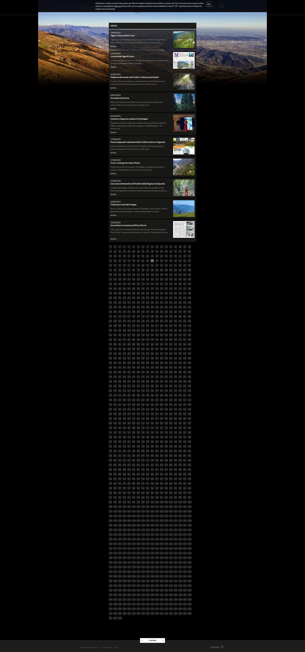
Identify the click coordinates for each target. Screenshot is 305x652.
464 (170, 363)
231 (175, 302)
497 (156, 372)
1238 (171, 562)
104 (170, 270)
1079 (184, 521)
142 (180, 279)
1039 (166, 511)
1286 (143, 576)
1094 (171, 525)
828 (189, 456)
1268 (143, 572)
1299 (119, 581)
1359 (147, 595)
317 (156, 326)
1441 (110, 618)
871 (138, 470)
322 (180, 326)
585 (147, 395)
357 (175, 335)
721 (110, 432)
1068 (133, 521)
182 (115, 293)
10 (152, 247)
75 (120, 265)
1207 (110, 558)
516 (161, 377)
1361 (157, 595)
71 (185, 261)
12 (161, 247)
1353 (119, 595)
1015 (138, 507)
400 (124, 349)
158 (170, 284)
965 (156, 493)
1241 (184, 562)
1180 (152, 548)
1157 (129, 544)
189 (147, 293)
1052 (143, 516)
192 (161, 293)
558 (189, 386)
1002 (161, 502)
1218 (161, 558)
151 (138, 284)
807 (175, 451)
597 (119, 400)
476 (143, 367)
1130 (171, 534)
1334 (115, 590)
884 (115, 474)
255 (119, 312)
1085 (129, 525)
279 (147, 316)
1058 (171, 516)
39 (120, 256)
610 (180, 400)
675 (147, 418)
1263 (119, 572)
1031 (129, 511)
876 (161, 470)
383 (129, 344)
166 (124, 289)
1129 (166, 534)
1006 (180, 502)
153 (147, 284)
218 (115, 302)
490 (124, 372)
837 (147, 460)
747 (147, 437)
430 (180, 353)
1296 (189, 576)
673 (138, 418)
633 (119, 409)
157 (166, 284)
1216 (152, 558)
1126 (152, 534)
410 (170, 349)
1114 (180, 530)
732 (161, 432)
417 (119, 353)
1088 (143, 525)
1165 (166, 544)
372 (161, 340)
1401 (175, 604)
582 (133, 395)
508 (124, 377)
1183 (166, 548)
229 (166, 302)
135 (147, 279)
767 (156, 442)
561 (119, 391)
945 (147, 488)
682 (180, 418)
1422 (189, 609)
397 (110, 349)
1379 (157, 599)
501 (175, 372)
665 (184, 414)
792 (189, 446)
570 (161, 391)
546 (133, 386)
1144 (152, 539)
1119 (119, 534)
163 (110, 289)
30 (161, 251)
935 (184, 483)
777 (119, 446)
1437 (175, 613)
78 (134, 265)
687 (119, 423)
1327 (166, 586)
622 (152, 405)
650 (115, 414)
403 (138, 349)
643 (166, 409)
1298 (115, 581)
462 (161, 363)
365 (129, 340)
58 (124, 261)
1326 (161, 586)
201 (119, 298)
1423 (110, 613)
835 (138, 460)
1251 (147, 567)
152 (143, 284)
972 (189, 493)
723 (119, 432)
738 (189, 432)
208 (152, 298)
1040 (171, 511)
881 (184, 470)
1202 (171, 553)
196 (180, 293)
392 (170, 344)
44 (143, 256)
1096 (180, 525)
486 (189, 367)
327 (119, 330)
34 (180, 251)
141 (175, 279)
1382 (171, 599)
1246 (124, 567)
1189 (110, 553)
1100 (115, 530)
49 (166, 256)
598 (124, 400)
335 (156, 330)
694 (152, 423)
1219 (166, 558)
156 (161, 284)
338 (170, 330)
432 (189, 353)
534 (161, 381)
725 (129, 432)
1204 (180, 553)
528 (133, 381)
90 (189, 265)
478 (152, 367)
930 (161, 483)
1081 (110, 525)
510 (133, 377)
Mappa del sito (107, 647)
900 (189, 474)
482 (170, 367)
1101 (119, 530)
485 (184, 367)
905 (129, 479)
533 (156, 381)
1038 (161, 511)
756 (189, 437)
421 (138, 353)
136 (152, 279)
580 (124, 395)
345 (119, 335)
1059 (175, 516)
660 (161, 414)
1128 (161, 534)
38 (115, 256)
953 (184, 488)
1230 (133, 562)
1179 (147, 548)
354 (161, 335)
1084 (124, 525)
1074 (161, 521)
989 (184, 497)
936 (189, 483)
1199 (157, 553)
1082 (115, 525)
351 (147, 335)
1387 (110, 604)
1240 (180, 562)
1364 (171, 595)
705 (119, 428)
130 (124, 279)
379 (110, 344)
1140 (133, 539)
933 (175, 483)
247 (166, 307)
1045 (110, 516)
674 (143, 418)
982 (152, 497)
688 (124, 423)
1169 (184, 544)
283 (166, 316)
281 (156, 316)
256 (124, 312)
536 (170, 381)
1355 (129, 595)
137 (156, 279)
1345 (166, 590)
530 (143, 381)
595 (110, 400)
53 (185, 256)
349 (138, 335)
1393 (138, 604)
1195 (138, 553)
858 (161, 465)
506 (115, 377)
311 (129, 326)
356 (170, 335)
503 (184, 372)
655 (138, 414)
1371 (119, 599)
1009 (110, 507)
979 (138, 497)
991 (110, 502)
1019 (157, 507)
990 (189, 497)
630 (189, 405)
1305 (147, 581)
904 (124, 479)
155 (156, 284)
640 (152, 409)
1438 (180, 613)
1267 (138, 572)
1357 (138, 595)
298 (152, 321)
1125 (147, 534)
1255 (166, 567)
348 (133, 335)
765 (147, 442)
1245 (119, 567)
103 (166, 270)
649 (110, 414)
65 (157, 261)
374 (170, 340)
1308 (161, 581)
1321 (138, 586)
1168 (180, 544)
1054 (152, 516)
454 (124, 363)
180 (189, 289)
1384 (180, 599)
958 (124, 493)
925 (138, 483)
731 (156, 432)
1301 (129, 581)
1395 (147, 604)
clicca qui (117, 6)
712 (152, 428)
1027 (110, 511)
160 (180, 284)
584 (143, 395)
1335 (119, 590)
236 (115, 307)
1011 (119, 507)
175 (166, 289)
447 (175, 358)
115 (138, 275)
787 (166, 446)
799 (138, 451)
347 (129, 335)
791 (184, 446)
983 (156, 497)
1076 (171, 521)
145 (110, 284)
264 (161, 312)
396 (189, 344)
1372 (124, 599)
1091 (157, 525)
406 (152, 349)
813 (119, 456)
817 (138, 456)
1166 (171, 544)
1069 (138, 521)
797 (129, 451)
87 (175, 265)
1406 (115, 609)
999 (147, 502)
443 (156, 358)
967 (166, 493)
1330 (180, 586)
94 (124, 270)
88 (180, 265)
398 (115, 349)
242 (143, 307)
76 (124, 265)
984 (161, 497)
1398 (161, 604)
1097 (184, 525)
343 (110, 335)
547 (138, 386)
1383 (175, 599)
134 (143, 279)
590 (170, 395)
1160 (143, 544)
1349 (184, 590)
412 (180, 349)
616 (124, 405)
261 (147, 312)
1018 (152, 507)
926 (143, 483)
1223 (184, 558)
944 (143, 488)
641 (156, 409)
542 (115, 386)
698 (170, 423)
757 (110, 442)
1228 (124, 562)
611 (184, 400)
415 (110, 353)
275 (129, 316)
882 (189, 470)
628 (180, 405)
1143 (147, 539)
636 (133, 409)
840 (161, 460)
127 (110, 279)
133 (138, 279)
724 (124, 432)
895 (166, 474)
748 (152, 437)
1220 (171, 558)
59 (129, 261)
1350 (189, 590)
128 (115, 279)
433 (110, 358)
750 (161, 437)
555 (175, 386)
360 (189, 335)
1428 (133, 613)
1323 (147, 586)
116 (143, 275)
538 (180, 381)
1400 (171, 604)
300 (161, 321)
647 (184, 409)
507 (119, 377)
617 (129, 405)
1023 (175, 507)
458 (143, 363)
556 (180, 386)
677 (156, 418)
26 (143, 251)
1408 (124, 609)
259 (138, 312)
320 (170, 326)
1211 (129, 558)
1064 (115, 521)
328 (124, 330)
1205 (184, 553)
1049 (129, 516)
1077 (175, 521)
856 (152, 465)
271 (110, 316)
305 (184, 321)
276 (133, 316)
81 (148, 265)
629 (184, 405)
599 (129, 400)
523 (110, 381)
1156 (124, 544)
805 (166, 451)
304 (180, 321)
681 (175, 418)
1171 (110, 548)
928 (152, 483)
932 (170, 483)
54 (189, 256)
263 (156, 312)
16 (180, 247)
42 (134, 256)
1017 (147, 507)
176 (170, 289)
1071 (147, 521)
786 (161, 446)
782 (143, 446)
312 (133, 326)
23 (129, 251)
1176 (133, 548)
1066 (124, 521)
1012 (124, 507)
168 (133, 289)
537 (175, 381)
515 (156, 377)
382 (124, 344)
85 (166, 265)
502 (180, 372)
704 (115, 428)
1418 (171, 609)
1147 (166, 539)
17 (185, 247)
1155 (119, 544)
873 (147, 470)
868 (124, 470)
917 (184, 479)
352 (152, 335)
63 (148, 261)
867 (119, 470)
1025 (184, 507)
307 (110, 326)
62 (143, 261)
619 (138, 405)
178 (180, 289)
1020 (161, 507)
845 (184, 460)
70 (180, 261)
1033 (138, 511)
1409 (129, 609)
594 (189, 395)
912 (161, 479)
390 (161, 344)
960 (133, 493)
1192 (124, 553)
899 (184, 474)
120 (161, 275)
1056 (161, 516)
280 (152, 316)
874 (152, 470)
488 (115, 372)
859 (166, 465)
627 (175, 405)
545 (129, 386)
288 (189, 316)
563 (129, 391)
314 (143, 326)
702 (189, 423)
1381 (166, 599)
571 (166, 391)
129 (119, 279)
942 (133, 488)
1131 (175, 534)
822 (161, 456)
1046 (115, 516)
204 (133, 298)
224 (143, 302)
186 (133, 293)
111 (119, 275)
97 (138, 270)
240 (133, 307)
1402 (180, 604)
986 (170, 497)
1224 (189, 558)
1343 (157, 590)
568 (152, 391)
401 (129, 349)
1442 (115, 618)
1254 (161, 567)
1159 (138, 544)
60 (134, 261)
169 (138, 289)
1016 (143, 507)
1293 (175, 576)
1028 (115, 511)
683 (184, 418)
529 (138, 381)
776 (115, 446)
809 (184, 451)
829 (110, 460)
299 (156, 321)
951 (175, 488)
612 (189, 400)
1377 (147, 599)
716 (170, 428)
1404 (189, 604)
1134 (189, 534)
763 (138, 442)
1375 (138, 599)
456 (133, 363)
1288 (152, 576)
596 (115, 400)
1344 (161, 590)
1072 (152, 521)
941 (129, 488)
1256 (171, 567)
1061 (184, 516)
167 (129, 289)
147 (119, 284)
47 (157, 256)
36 (189, 251)
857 (156, 465)
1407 (119, 609)
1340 (143, 590)
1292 (171, 576)
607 (166, 400)
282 (161, 316)
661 (166, 414)
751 (166, 437)
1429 (138, 613)
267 (175, 312)
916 (180, 479)
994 (124, 502)
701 (184, 423)
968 (170, 493)
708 (133, 428)
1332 (189, 586)
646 (180, 409)
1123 (138, 534)
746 (143, 437)
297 (147, 321)
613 (110, 405)
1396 (152, 604)
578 (115, 395)
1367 (184, 595)
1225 (110, 562)
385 (138, 344)
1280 (115, 576)
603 (147, 400)
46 (152, 256)
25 (138, 251)
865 (110, 470)
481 (166, 367)
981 (147, 497)
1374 (133, 599)
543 (119, 386)
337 (166, 330)
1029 (119, 511)
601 (138, 400)
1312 (180, 581)
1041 (175, 511)
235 (110, 307)
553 (166, 386)
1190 (115, 553)
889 (138, 474)
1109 (157, 530)
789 (175, 446)
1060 (180, 516)
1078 (180, 521)
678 (161, 418)
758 (115, 442)
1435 (166, 613)
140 (170, 279)
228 (161, 302)
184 (124, 293)
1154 (115, 544)
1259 (184, 567)
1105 (138, 530)
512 (143, 377)
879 (175, 470)
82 (152, 265)
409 (166, 349)
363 (119, 340)
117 (147, 275)
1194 (133, 553)
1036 (152, 511)
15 (175, 247)
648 (189, 409)
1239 (175, 562)
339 (175, 330)
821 (156, 456)
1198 (152, 553)
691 (138, 423)
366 (133, 340)
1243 (110, 567)
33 (175, 251)
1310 (171, 581)
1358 (143, 595)
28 (152, 251)
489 (119, 372)
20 (115, 251)
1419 (175, 609)
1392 (133, 604)
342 (189, 330)
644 (170, 409)
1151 (184, 539)
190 (152, 293)
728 (143, 432)
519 (175, 377)
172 (152, 289)
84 (161, 265)
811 (110, 456)
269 (184, 312)
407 (156, 349)
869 (129, 470)
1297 (110, 581)
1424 (115, 613)
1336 (124, 590)
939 (119, 488)
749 (156, 437)
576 (189, 391)
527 (129, 381)
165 (119, 289)
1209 (119, 558)
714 (161, 428)
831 (119, 460)
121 (166, 275)
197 (184, 293)
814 (124, 456)
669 (119, 418)
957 (119, 493)
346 (124, 335)
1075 (166, 521)
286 (180, 316)
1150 (180, 539)
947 (156, 488)
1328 (171, 586)
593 (184, 395)
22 (124, 251)
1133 (184, 534)
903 (119, 479)
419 (129, 353)
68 (171, 261)
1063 (110, 521)
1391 (129, 604)
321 (175, 326)
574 (180, 391)
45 (148, 256)
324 (189, 326)
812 (115, 456)
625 (166, 405)
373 (166, 340)
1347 (175, 590)
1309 (166, 581)
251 (184, 307)
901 (110, 479)
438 (133, 358)
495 (147, 372)
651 (119, 414)
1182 (161, 548)
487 (110, 372)
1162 (152, 544)
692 (143, 423)
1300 (124, 581)
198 (189, 293)
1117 (110, 534)
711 (147, 428)
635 (129, 409)
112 (124, 275)
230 (170, 302)
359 (184, 335)
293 (129, 321)
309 (119, 326)
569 (156, 391)
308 (115, 326)
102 (161, 270)
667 (110, 418)
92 (115, 270)
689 (129, 423)
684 (189, 418)
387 (147, 344)
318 (161, 326)
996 (133, 502)
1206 (189, 553)
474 (133, 367)
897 (175, 474)
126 (189, 275)
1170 (189, 544)
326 (115, 330)
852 (133, 465)
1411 (138, 609)
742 (124, 437)
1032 (133, 511)
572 (170, 391)
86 (171, 265)
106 (180, 270)
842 (170, 460)
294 (133, 321)
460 (152, 363)
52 (180, 256)
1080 (189, 521)
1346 (171, 590)
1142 (143, 539)
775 (110, 446)
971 (184, 493)
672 (133, 418)
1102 (124, 530)
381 (119, 344)
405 (147, 349)
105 (175, 270)
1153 (110, 544)
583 (138, 395)
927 (147, 483)
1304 (143, 581)
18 (189, 247)
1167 (175, 544)
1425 (119, 613)
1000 (152, 502)
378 (189, 340)
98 (143, 270)
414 (189, 349)
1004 (171, 502)
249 (175, 307)
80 (143, 265)
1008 (189, 502)
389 (156, 344)
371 (156, 340)
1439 (184, 613)
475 (138, 367)
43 (138, 256)
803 (156, 451)
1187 (184, 548)
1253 (157, 567)
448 (180, 358)
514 (152, 377)
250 (180, 307)
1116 (189, 530)
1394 (143, 604)
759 (119, 442)
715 (166, 428)
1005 (175, 502)
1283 (129, 576)
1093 (166, 525)
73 (110, 265)
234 (189, 302)
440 (143, 358)
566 (143, 391)
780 (133, 446)
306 (189, 321)
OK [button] (208, 4)
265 (166, 312)
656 (143, 414)
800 (143, 451)
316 (152, 326)
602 (143, 400)
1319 (129, 586)
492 (133, 372)
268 (180, 312)
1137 (119, 539)
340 (180, 330)
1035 (147, 511)
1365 (175, 595)
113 (129, 275)
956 (115, 493)
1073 (157, 521)
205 (138, 298)
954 (189, 488)
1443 (119, 618)
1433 (157, 613)
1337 (129, 590)
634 (124, 409)
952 (180, 488)
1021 (166, 507)
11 (157, 247)
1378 (152, 599)
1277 (184, 572)
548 (143, 386)
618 (133, 405)
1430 (143, 613)
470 (115, 367)
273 (119, 316)
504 (189, 372)
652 (124, 414)
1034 (143, 511)
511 (138, 377)
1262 (115, 572)
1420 (180, 609)
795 (119, 451)
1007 (184, 502)
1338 (133, 590)
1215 (147, 558)
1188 (189, 548)
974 (115, 497)
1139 (129, 539)
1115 (184, 530)
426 (161, 353)
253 (110, 312)
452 (115, 363)
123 (175, 275)
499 (166, 372)
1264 (124, 572)
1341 (147, 590)
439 (138, 358)
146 (115, 284)
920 (115, 483)
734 (170, 432)
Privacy (117, 647)
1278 (189, 572)
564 (133, 391)
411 (175, 349)
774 (189, 442)
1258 (180, 567)
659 (156, 414)
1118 (115, 534)
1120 (124, 534)
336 (161, 330)
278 (143, 316)
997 (138, 502)
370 (152, 340)
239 (129, 307)
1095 (175, 525)
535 (166, 381)
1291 (166, 576)
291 (119, 321)
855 (147, 465)
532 (152, 381)
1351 (110, 595)
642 (161, 409)
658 (152, 414)
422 (143, 353)
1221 (175, 558)
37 (110, 256)
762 (133, 442)
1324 (152, 586)
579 (119, 395)
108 (189, 270)
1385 (184, 599)
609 (175, 400)
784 (152, 446)
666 (189, 414)
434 (115, 358)
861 (175, 465)
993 (119, 502)
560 (115, 391)
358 (180, 335)
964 (152, 493)
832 (124, 460)
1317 (119, 586)
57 (120, 261)
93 (120, 270)
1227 (119, 562)
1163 (157, 544)
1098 (189, 525)
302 (170, 321)
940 (124, 488)
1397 (157, 604)
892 (152, 474)
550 (152, 386)
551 (156, 386)
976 (124, 497)
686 (115, 423)
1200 (161, 553)
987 (175, 497)
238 (124, 307)
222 (133, 302)
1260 (189, 567)
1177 (138, 548)
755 (184, 437)
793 (110, 451)
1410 (133, 609)
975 (119, 497)
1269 (147, 572)
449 (184, 358)
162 (189, 284)
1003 (166, 502)
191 (156, 293)
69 (175, 261)
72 (189, 261)
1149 (175, 539)
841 (166, 460)
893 (156, 474)
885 (119, 474)
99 (148, 270)
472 (124, 367)
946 (152, 488)
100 (152, 270)
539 (184, 381)
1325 (157, 586)
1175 (129, 548)
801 (147, 451)
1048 (124, 516)
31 (166, 251)
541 (110, 386)
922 (124, 483)
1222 (180, 558)
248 (170, 307)
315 (147, 326)
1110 (161, 530)
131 (129, 279)
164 (115, 289)
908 (143, 479)
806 (170, 451)
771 (175, 442)
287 (184, 316)
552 (161, 386)
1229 (129, 562)
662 (170, 414)
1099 (110, 530)
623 (156, 405)
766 (152, 442)
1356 (133, 595)
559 (110, 391)
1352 (115, 595)
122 (170, 275)
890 (143, 474)
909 (147, 479)
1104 (133, 530)
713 (156, 428)
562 (124, 391)
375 (175, 340)
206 (143, 298)
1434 (161, 613)
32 (171, 251)
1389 (119, 604)
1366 (180, 595)
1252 (152, 567)
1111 (166, 530)
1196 (143, 553)
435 (119, 358)
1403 (184, 604)
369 (147, 340)
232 (180, 302)
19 (110, 251)
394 (180, 344)
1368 (189, 595)
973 (110, 497)
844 (180, 460)
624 (161, 405)
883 (110, 474)
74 (115, 265)
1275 (175, 572)
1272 (161, 572)
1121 (129, 534)
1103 (129, 530)
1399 (166, 604)
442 (152, 358)
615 (119, 405)
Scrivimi (152, 640)
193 (166, 293)
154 (152, 284)
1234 (152, 562)
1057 (166, 516)
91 (110, 270)
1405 (110, 609)
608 (170, 400)
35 (185, 251)
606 (161, 400)
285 (175, 316)
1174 (124, 548)
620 (143, 405)
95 (129, 270)
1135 (110, 539)
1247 (129, 567)
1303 (138, 581)
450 (189, 358)
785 (156, 446)
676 (152, 418)
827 (184, 456)
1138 (124, 539)
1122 (133, 534)
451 (110, 363)
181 (110, 293)
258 (133, 312)
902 (115, 479)
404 (143, 349)
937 (110, 488)
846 (189, 460)
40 (124, 256)
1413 (147, 609)
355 (166, 335)
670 (124, 418)
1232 (143, 562)
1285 (138, 576)
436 (124, 358)
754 (180, 437)
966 (161, 493)
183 (119, 293)
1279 (110, 576)
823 (166, 456)
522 (189, 377)
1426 (124, 613)
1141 (138, 539)
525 (119, 381)
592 (180, 395)
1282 (124, 576)
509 (129, 377)
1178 (143, 548)
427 (166, 353)
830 (115, 460)
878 (170, 470)
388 (152, 344)
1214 (143, 558)
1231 (138, 562)
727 (138, 432)
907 (138, 479)
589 (166, 395)
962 (143, 493)
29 (157, 251)
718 (180, 428)
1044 (189, 511)
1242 (189, 562)
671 (129, 418)
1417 (166, 609)
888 (133, 474)
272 (115, 316)
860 (170, 465)
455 (129, 363)
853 (138, 465)
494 (143, 372)
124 (180, 275)
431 (184, 353)
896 (170, 474)
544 (124, 386)
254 (115, 312)
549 (147, 386)
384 (133, 344)
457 (138, 363)
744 (133, 437)
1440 (189, 613)
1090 (152, 525)
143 (184, 279)
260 (143, 312)
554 (170, 386)
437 (129, 358)
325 (110, 330)
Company (214, 647)
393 (175, 344)
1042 (180, 511)
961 (138, 493)
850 (124, 465)
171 (147, 289)
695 (156, 423)
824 (170, 456)
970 (180, 493)
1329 (175, 586)
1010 (115, 507)
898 (180, 474)
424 (152, 353)
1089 (147, 525)
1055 (157, 516)
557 (184, 386)
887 (129, 474)
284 (170, 316)
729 (147, 432)
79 (138, 265)
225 (147, 302)
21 (120, 251)
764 (143, 442)
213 (175, 298)
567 (147, 391)
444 (161, 358)
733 (166, 432)
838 (152, 460)
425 (156, 353)
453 (119, 363)
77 (129, 265)
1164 (161, 544)
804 (161, 451)
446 (170, 358)
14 (171, 247)
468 (189, 363)
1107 (147, 530)
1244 (115, 567)
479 (156, 367)
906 (133, 479)
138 (161, 279)
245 (156, 307)
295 (138, 321)
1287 (147, 576)
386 (143, 344)
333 (147, 330)
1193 (129, 553)
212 (170, 298)
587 (156, 395)
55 (110, 261)
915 (175, 479)
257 (129, 312)
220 (124, 302)
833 (129, 460)
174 (161, 289)
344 (115, 335)
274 (124, 316)
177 (175, 289)
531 (147, 381)
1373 (129, 599)
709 (138, 428)
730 (152, 432)
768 (161, 442)
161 (184, 284)
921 (119, 483)
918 (189, 479)
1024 (180, 507)
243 (147, 307)
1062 (189, 516)
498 (161, 372)
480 (161, 367)
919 (110, 483)
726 (133, 432)
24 (134, 251)
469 (110, 367)
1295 (184, 576)
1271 (157, 572)
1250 (143, 567)
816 (133, 456)
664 (180, 414)
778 (124, 446)
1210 (124, 558)
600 (133, 400)
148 (124, 284)
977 (129, 497)
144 (189, 279)
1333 (110, 590)
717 (175, 428)
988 (180, 497)
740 (115, 437)
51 (175, 256)
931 (166, 483)
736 (180, 432)
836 (143, 460)
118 (152, 275)
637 (138, 409)
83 (157, 265)
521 (184, 377)
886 (124, 474)
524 (115, 381)
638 (143, 409)
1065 (119, 521)
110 (115, 275)
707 (129, 428)
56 (115, 261)
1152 (189, 539)
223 (138, 302)
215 (184, 298)
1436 (171, 613)
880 (180, 470)
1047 (119, 516)
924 (133, 483)
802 (152, 451)
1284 (133, 576)
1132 (180, 534)
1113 (175, 530)
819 (147, 456)
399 (119, 349)
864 (189, 465)
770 (170, 442)
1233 (147, 562)
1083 (119, 525)
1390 (124, 604)
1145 (157, 539)
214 (180, 298)
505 (110, 377)
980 (143, 497)
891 (147, 474)
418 (124, 353)
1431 (147, 613)
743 (129, 437)
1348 (180, 590)
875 (156, 470)
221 (129, 302)
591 (175, 395)
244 (152, 307)
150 (133, 284)
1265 (129, 572)
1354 (124, 595)
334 (152, 330)
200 (115, 298)
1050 (133, 516)
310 (124, 326)
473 (129, 367)
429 (175, 353)
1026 (189, 507)
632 (115, 409)
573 (175, 391)
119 (156, 275)
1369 (110, 599)
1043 (184, 511)
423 (147, 353)
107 (184, 270)
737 (184, 432)
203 (129, 298)
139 (166, 279)
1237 (166, 562)
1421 (184, 609)
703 (110, 428)
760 (124, 442)
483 (175, 367)
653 (129, 414)
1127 (157, 534)
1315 (110, 586)
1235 (157, 562)
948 (161, 488)
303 (175, 321)
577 (110, 395)
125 (184, 275)
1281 (119, 576)
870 (133, 470)
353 (156, 335)
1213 (138, 558)
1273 (166, 572)
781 (138, 446)
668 (115, 418)
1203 (175, 553)
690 (133, 423)
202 (124, 298)
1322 (143, 586)
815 (129, 456)
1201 (166, 553)
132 (133, 279)
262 (152, 312)
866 (115, 470)
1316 (115, 586)
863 (184, 465)
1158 (133, 544)
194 (170, 293)
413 (184, 349)
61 (138, 261)
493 (138, 372)
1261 (110, 572)
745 (138, 437)
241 (138, 307)
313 (138, 326)
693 (147, 423)
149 (129, 284)
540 (189, 381)
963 (147, 493)
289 (110, 321)
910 (152, 479)
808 (180, 451)
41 (129, 256)
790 (180, 446)
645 (175, 409)
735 (175, 432)
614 (115, 405)
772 (180, 442)
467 (184, 363)
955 (110, 493)
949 (166, 488)
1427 (129, 613)
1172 (115, 548)
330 (133, 330)
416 (115, 353)
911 (156, 479)
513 (147, 377)
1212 (133, 558)
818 (143, 456)
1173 (119, 548)
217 (110, 302)
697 (166, 423)
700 (180, 423)
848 (115, 465)
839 (156, 460)
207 (147, 298)
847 (110, 465)
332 (143, 330)
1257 (175, 567)
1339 (138, 590)
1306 (152, 581)
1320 (133, 586)
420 (133, 353)
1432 (152, 613)
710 (143, 428)
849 (119, 465)
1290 (161, 576)
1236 (161, 562)
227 (156, 302)
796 (124, 451)
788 (170, 446)
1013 (129, 507)
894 (161, 474)
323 (184, 326)
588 (161, 395)
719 (184, 428)
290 (115, 321)
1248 (133, 567)
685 (110, 423)
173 (156, 289)
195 (175, 293)
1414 (152, 609)
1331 (184, 586)
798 (133, 451)
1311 (175, 581)
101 (156, 270)
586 (152, 395)
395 (184, 344)
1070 (143, 521)
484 (180, 367)
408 (161, 349)
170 (143, 289)
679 (166, 418)
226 (152, 302)
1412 (143, 609)
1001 (157, 502)
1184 (171, 548)
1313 (184, 581)
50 (171, 256)
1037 (157, 511)
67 (166, 261)
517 (166, 377)
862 (180, 465)
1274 (171, 572)
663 (175, 414)
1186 (180, 548)
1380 (161, 599)
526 (124, 381)
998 (143, 502)
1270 (152, 572)
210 (161, 298)
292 (124, 321)
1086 (133, 525)
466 (180, 363)
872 (143, 470)
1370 (115, 599)
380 (115, 344)
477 (147, 367)
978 (133, 497)
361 (110, 340)
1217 (157, 558)
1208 (115, 558)
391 (166, 344)
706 (124, 428)
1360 (152, 595)
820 (152, 456)
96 (134, 270)
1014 (133, 507)
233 (184, 302)
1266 (133, 572)
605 (156, 400)
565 (138, 391)
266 (170, 312)
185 (129, 293)
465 (175, 363)
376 (180, 340)
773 (184, 442)
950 (170, 488)
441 (147, 358)
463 (166, 363)
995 (129, 502)
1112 (171, 530)
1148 (171, 539)
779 (129, 446)
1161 (147, 544)
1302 (133, 581)
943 (138, 488)
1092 (161, 525)
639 (147, 409)
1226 (115, 562)
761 (129, 442)
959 (129, 493)
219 (119, 302)
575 (184, 391)
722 (115, 432)
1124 (143, 534)
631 (110, 409)
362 (115, 340)
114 (133, 275)
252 (189, 307)
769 (166, 442)
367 (138, 340)
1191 (119, 553)
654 (133, 414)
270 (189, 312)
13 (166, 247)
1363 (166, 595)
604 (152, 400)
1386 (189, 599)
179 (184, 289)
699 (175, 423)
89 (185, 265)
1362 (161, 595)
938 (115, 488)
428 (170, 353)
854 (143, 465)
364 (124, 340)
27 (148, 251)
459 (147, 363)
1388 (115, 604)
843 (175, 460)
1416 (161, 609)
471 (119, 367)
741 (119, 437)
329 (129, 330)
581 (129, 395)
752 (170, 437)
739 (110, 437)
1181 (157, 548)
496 (152, 372)
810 (189, 451)
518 (170, 377)
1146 (161, 539)
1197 (147, 553)
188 (143, 293)
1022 (171, 507)
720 (189, 428)
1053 (147, 516)
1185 (175, 548)
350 (143, 335)
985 (166, 497)
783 (147, 446)
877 (166, 470)
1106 (143, 530)
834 (133, 460)
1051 (138, 516)
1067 (129, 521)
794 (115, 451)
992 (115, 502)
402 (133, 349)
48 (161, 256)
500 (170, 372)
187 (138, 293)
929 (156, 483)
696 (161, 423)
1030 (124, 511)
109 (110, 275)
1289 (157, 576)
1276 (180, 572)
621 (147, 405)
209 (156, 298)
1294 (180, 576)
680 (170, 418)
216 (189, 298)
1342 (152, 590)
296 (143, 321)
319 (166, 326)
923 (129, 483)
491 (129, 372)
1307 (157, 581)
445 (166, 358)
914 (170, 479)
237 (119, 307)
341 (184, 330)
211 (166, 298)
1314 (189, 581)
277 (138, 316)
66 (161, 261)
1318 (124, 586)
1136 (115, 539)
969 (175, 493)
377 (184, 340)
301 (166, 321)
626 (170, 405)
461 (156, 363)
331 (138, 330)
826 (180, 456)
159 (175, 284)
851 (129, 465)
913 (166, 479)
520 (180, 377)
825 (175, 456)
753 (175, 437)
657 (147, 414)
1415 (157, 609)
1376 (143, 599)
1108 (152, 530)
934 (180, 483)
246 (161, 307)
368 (143, 340)
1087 (138, 525)
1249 (138, 567)
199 (110, 298)
